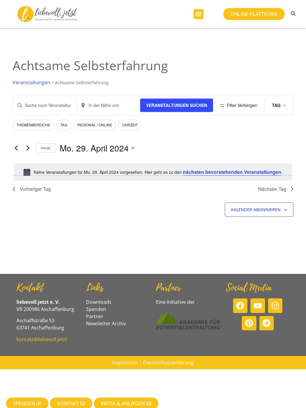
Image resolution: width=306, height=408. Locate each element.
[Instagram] (275, 305)
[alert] (153, 172)
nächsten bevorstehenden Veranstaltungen (232, 171)
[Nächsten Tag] (27, 147)
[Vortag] (16, 147)
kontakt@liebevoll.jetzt (41, 339)
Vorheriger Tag (35, 188)
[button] (199, 14)
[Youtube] (257, 305)
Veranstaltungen (31, 82)
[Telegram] (266, 323)
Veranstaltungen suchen (176, 105)
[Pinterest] (249, 323)
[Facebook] (240, 305)
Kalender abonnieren (256, 209)
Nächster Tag (272, 188)
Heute (46, 147)
